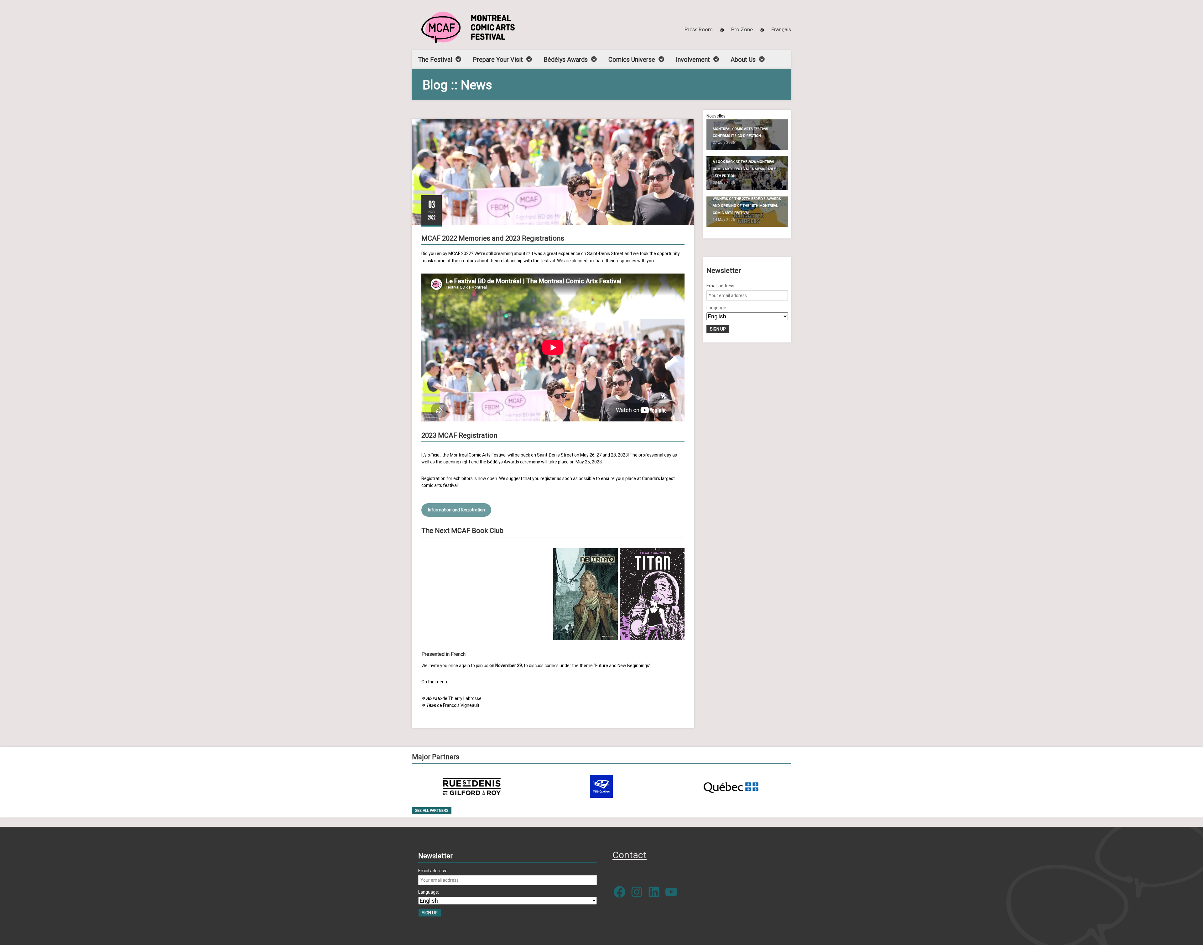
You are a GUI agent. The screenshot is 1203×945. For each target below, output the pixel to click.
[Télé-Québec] (601, 786)
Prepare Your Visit (498, 59)
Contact (629, 854)
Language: (716, 307)
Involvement (693, 59)
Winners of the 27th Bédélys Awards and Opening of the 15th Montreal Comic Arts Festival (747, 206)
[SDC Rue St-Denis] (472, 786)
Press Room (699, 29)
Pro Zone (742, 29)
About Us (743, 59)
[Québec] (731, 786)
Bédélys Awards (566, 59)
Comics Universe (631, 59)
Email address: (720, 285)
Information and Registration (456, 509)
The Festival (435, 59)
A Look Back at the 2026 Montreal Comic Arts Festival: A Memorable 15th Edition (744, 169)
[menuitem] (781, 29)
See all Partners (431, 810)
